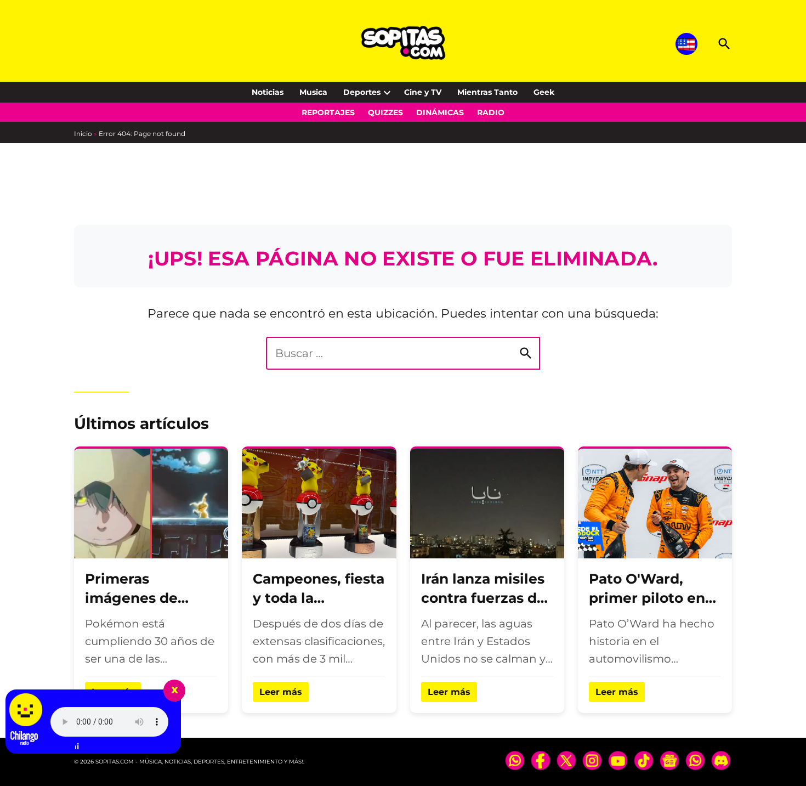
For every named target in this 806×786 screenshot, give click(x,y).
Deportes (362, 92)
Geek (543, 92)
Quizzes (385, 112)
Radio (490, 112)
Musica (313, 92)
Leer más (280, 692)
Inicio (83, 133)
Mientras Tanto (487, 92)
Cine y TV (422, 92)
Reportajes (328, 112)
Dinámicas (440, 112)
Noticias (267, 92)
